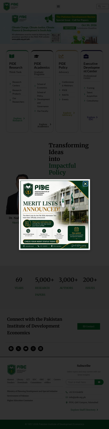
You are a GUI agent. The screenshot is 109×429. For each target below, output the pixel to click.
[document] (54, 214)
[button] (85, 184)
